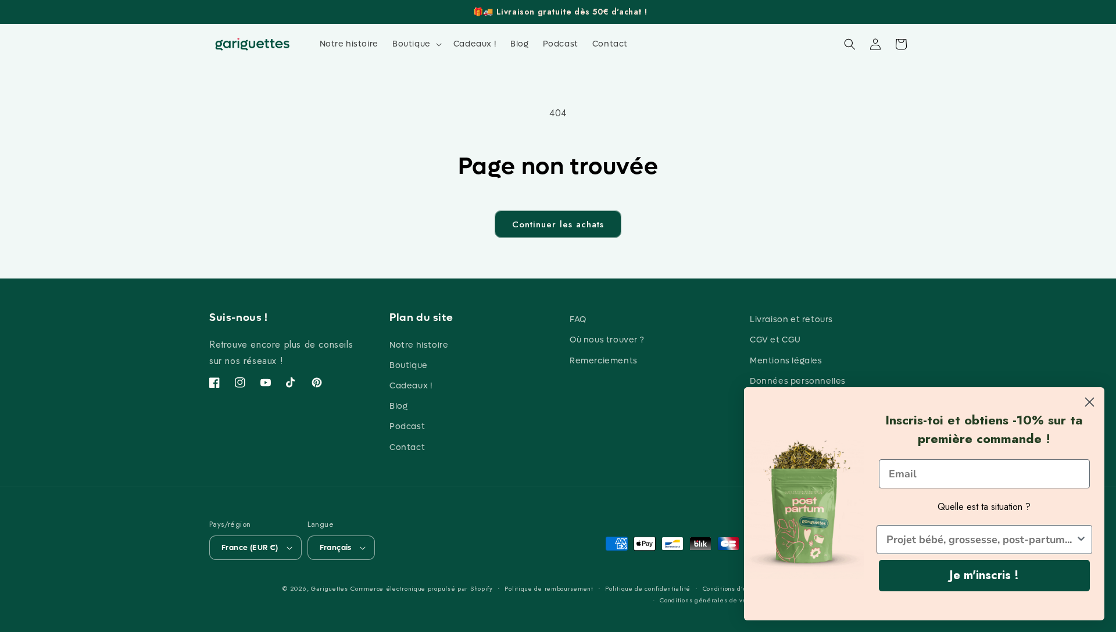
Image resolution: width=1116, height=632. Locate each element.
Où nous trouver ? (607, 339)
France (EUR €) (249, 547)
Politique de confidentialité (648, 588)
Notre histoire (418, 345)
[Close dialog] (1089, 402)
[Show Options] (1081, 540)
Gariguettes (329, 588)
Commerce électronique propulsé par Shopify (421, 588)
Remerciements (604, 360)
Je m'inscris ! (984, 575)
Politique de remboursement (549, 588)
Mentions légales (786, 360)
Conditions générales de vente (708, 600)
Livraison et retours (791, 319)
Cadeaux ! (410, 385)
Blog (398, 406)
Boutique (408, 365)
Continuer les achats (558, 224)
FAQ (578, 319)
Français (336, 547)
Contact (407, 447)
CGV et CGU (775, 339)
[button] (415, 44)
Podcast (407, 426)
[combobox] (980, 540)
